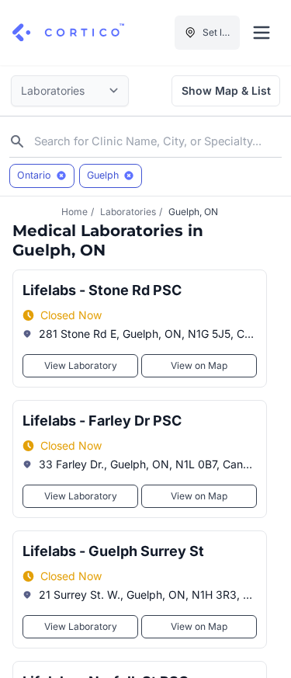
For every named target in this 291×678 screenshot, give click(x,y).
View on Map (199, 365)
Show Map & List (226, 90)
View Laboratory (80, 365)
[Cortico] (68, 32)
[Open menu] (261, 33)
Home (74, 211)
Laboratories (128, 211)
